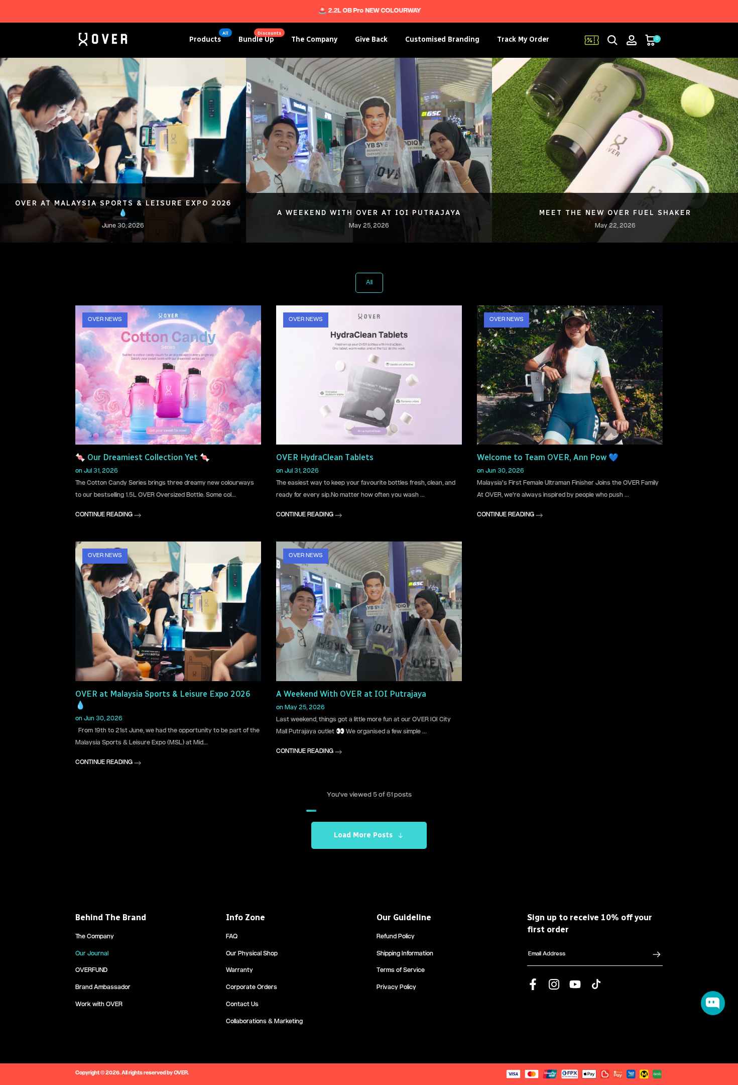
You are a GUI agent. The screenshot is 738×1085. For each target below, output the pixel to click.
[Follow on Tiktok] (596, 984)
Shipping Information (405, 954)
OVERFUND (91, 970)
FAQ (231, 937)
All (369, 283)
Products (209, 39)
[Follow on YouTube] (575, 984)
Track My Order (523, 39)
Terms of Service (401, 970)
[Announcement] (369, 12)
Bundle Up (260, 39)
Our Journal (91, 954)
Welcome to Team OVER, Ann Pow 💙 (615, 212)
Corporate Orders (251, 988)
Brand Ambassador (103, 988)
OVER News (105, 319)
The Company (314, 39)
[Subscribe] (652, 954)
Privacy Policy (396, 988)
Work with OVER (98, 1005)
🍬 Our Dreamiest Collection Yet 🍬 (123, 212)
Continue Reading (104, 515)
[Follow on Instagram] (554, 984)
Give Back (371, 39)
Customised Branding (442, 39)
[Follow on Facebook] (533, 984)
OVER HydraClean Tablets (369, 212)
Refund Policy (396, 937)
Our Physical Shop (252, 954)
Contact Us (242, 1005)
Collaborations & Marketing (264, 1022)
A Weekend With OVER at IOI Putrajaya (351, 694)
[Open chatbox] (713, 1003)
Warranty (239, 970)
